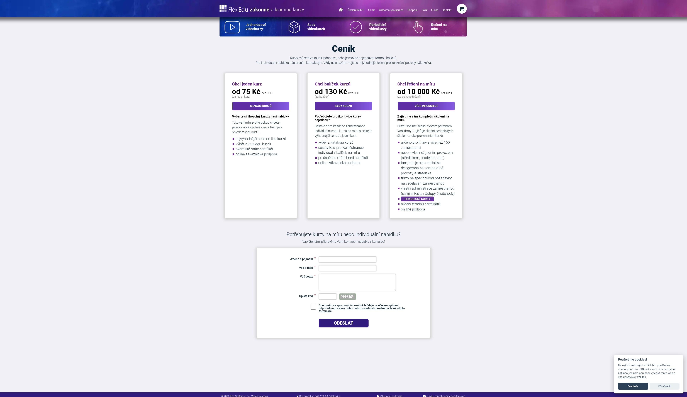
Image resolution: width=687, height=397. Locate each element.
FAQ (424, 10)
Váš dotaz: (306, 276)
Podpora (413, 10)
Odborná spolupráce (391, 10)
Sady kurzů (343, 106)
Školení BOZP (356, 10)
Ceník (371, 10)
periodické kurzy (417, 199)
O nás (434, 10)
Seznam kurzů (261, 106)
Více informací (426, 106)
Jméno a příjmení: (301, 259)
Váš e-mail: (306, 267)
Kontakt (446, 10)
